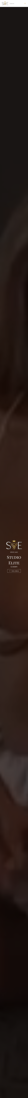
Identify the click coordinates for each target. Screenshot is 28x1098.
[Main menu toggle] (25, 3)
